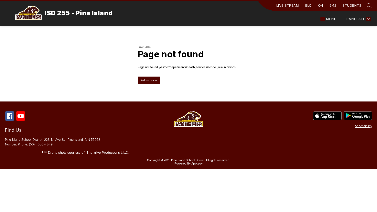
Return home (149, 80)
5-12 (332, 5)
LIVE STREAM (287, 5)
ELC (308, 5)
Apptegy (197, 163)
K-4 (320, 5)
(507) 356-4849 (41, 144)
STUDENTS (351, 5)
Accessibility (363, 126)
